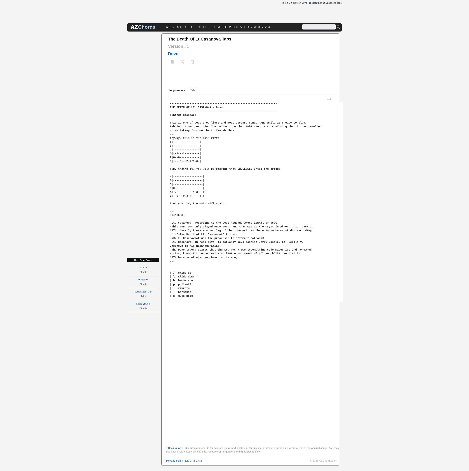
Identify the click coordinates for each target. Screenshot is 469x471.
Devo (173, 53)
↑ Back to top (173, 447)
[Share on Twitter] (182, 62)
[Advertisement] (143, 88)
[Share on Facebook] (172, 62)
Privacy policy (174, 460)
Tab (192, 90)
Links (198, 460)
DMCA (189, 460)
